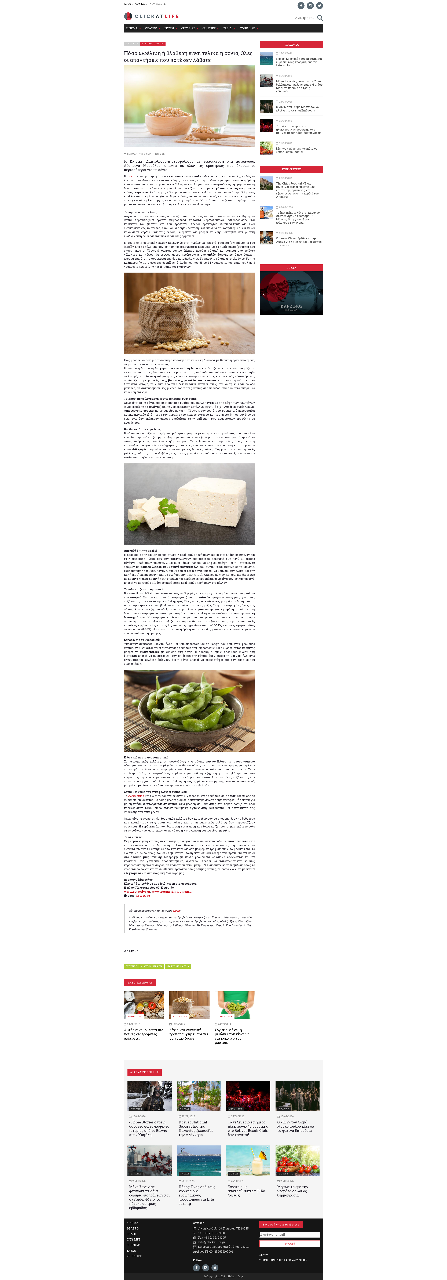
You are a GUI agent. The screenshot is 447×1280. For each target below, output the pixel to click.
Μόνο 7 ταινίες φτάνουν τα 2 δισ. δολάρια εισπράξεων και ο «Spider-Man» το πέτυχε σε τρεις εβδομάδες (299, 86)
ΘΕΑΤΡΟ (151, 28)
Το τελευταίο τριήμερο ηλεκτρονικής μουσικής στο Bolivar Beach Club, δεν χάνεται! (298, 129)
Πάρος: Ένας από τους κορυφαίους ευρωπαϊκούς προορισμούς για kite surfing (299, 62)
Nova (176, 910)
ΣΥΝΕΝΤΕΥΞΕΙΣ (292, 169)
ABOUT (128, 3)
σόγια (131, 176)
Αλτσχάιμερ (136, 796)
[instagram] (310, 5)
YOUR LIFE (247, 28)
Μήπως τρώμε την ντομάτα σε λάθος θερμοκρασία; (296, 150)
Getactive (143, 895)
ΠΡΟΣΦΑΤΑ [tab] (292, 44)
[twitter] (319, 5)
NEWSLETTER (158, 3)
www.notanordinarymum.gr (172, 891)
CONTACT (141, 3)
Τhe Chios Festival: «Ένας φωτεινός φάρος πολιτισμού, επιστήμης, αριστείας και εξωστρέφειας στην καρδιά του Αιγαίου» (297, 190)
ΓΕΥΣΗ (169, 28)
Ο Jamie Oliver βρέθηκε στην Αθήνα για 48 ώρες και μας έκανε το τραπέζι (299, 241)
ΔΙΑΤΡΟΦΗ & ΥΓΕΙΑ (178, 966)
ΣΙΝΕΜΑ (132, 28)
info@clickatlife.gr (211, 1242)
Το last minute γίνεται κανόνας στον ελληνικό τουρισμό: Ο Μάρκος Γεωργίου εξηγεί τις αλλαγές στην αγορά (298, 218)
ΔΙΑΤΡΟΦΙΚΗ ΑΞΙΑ (152, 966)
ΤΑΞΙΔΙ (228, 28)
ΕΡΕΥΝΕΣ (131, 966)
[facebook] (301, 5)
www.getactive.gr (137, 891)
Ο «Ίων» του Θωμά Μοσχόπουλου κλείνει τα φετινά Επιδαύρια (298, 108)
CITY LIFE (188, 28)
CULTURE (209, 28)
